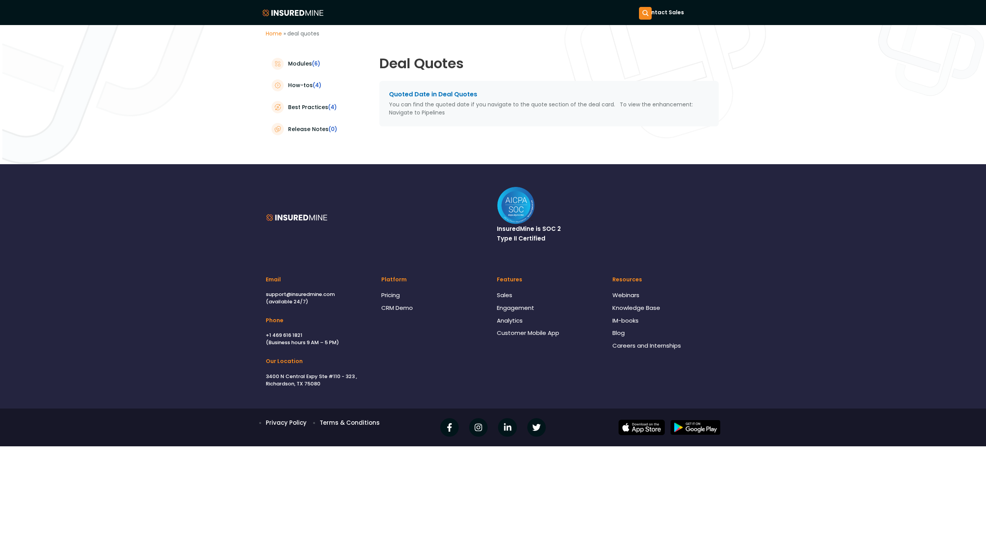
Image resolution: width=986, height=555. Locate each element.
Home (274, 33)
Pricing (390, 295)
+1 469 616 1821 (284, 335)
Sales (504, 295)
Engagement (515, 308)
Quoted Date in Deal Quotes (433, 94)
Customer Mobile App (528, 333)
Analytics (510, 320)
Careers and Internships (646, 345)
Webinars (625, 295)
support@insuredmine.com (300, 294)
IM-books (625, 320)
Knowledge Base (636, 308)
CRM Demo (397, 308)
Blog (618, 333)
